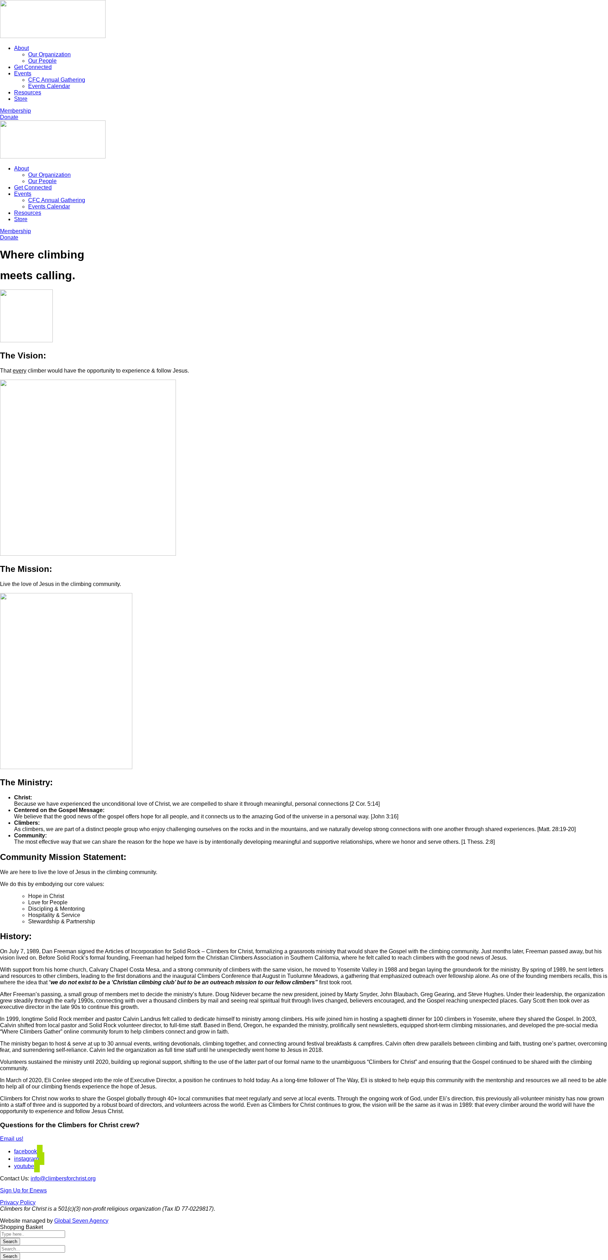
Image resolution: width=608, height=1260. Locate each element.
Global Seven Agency (81, 1221)
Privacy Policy (18, 1202)
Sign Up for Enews (23, 1190)
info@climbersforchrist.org (63, 1178)
